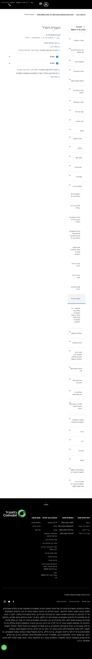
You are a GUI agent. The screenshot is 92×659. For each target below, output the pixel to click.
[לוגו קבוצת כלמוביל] (14, 517)
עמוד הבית (18, 2)
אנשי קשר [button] (79, 158)
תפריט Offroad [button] (78, 102)
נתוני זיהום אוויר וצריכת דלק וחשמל (49, 548)
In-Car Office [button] (77, 186)
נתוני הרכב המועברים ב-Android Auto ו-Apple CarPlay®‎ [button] (76, 355)
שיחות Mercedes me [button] (76, 370)
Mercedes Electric (66, 530)
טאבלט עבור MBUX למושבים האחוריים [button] (77, 471)
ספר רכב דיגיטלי (84, 533)
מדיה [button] (82, 432)
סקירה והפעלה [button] (79, 40)
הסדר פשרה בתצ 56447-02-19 (49, 575)
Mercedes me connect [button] (77, 381)
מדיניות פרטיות (74, 601)
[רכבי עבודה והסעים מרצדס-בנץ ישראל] (46, 4)
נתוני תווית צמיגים (51, 553)
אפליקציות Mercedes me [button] (77, 393)
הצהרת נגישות (62, 601)
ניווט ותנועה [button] (80, 121)
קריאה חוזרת (52, 560)
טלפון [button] (82, 131)
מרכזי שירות (36, 526)
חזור (32, 2)
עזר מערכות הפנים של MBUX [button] (77, 51)
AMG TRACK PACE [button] (77, 81)
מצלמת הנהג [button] (79, 62)
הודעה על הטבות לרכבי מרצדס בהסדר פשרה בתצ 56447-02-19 (49, 566)
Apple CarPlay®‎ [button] (76, 333)
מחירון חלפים (52, 556)
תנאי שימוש (86, 601)
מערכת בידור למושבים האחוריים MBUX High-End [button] (77, 484)
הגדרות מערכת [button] (78, 71)
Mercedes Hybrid (66, 533)
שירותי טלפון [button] (77, 139)
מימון (88, 522)
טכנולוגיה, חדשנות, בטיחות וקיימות (50, 534)
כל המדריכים (80, 14)
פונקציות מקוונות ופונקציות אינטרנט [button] (77, 421)
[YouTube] (9, 601)
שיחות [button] (80, 148)
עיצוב (55, 530)
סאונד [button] (82, 460)
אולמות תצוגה (36, 522)
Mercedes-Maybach (65, 526)
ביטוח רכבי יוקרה (84, 526)
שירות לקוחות (52, 522)
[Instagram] (4, 601)
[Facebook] (13, 601)
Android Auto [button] (77, 343)
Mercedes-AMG (67, 522)
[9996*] (9, 4)
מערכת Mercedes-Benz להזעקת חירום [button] (75, 406)
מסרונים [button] (79, 177)
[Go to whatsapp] (4, 647)
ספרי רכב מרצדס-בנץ (50, 543)
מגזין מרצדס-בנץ (51, 539)
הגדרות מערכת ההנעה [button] (78, 91)
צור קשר (38, 530)
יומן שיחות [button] (78, 167)
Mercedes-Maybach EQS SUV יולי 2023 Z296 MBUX (55, 14)
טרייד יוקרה (86, 530)
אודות (55, 526)
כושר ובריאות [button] (79, 112)
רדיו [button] (82, 441)
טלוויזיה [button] (81, 451)
